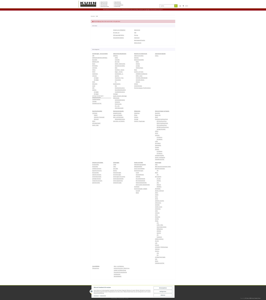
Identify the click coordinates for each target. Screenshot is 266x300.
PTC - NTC (117, 106)
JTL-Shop (247, 298)
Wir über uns (116, 32)
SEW (93, 88)
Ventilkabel (136, 186)
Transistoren (118, 79)
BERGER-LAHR (95, 61)
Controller (117, 59)
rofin (156, 243)
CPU (158, 223)
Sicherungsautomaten (118, 178)
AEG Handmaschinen (162, 121)
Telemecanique (139, 67)
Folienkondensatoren (120, 88)
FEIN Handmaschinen (162, 125)
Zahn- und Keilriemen (118, 117)
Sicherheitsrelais (138, 86)
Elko (116, 86)
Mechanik (96, 119)
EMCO (93, 121)
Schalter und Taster (138, 71)
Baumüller (94, 59)
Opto (116, 67)
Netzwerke (117, 102)
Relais (135, 69)
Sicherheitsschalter (96, 176)
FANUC (94, 69)
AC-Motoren (159, 137)
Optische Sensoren (96, 174)
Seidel (93, 86)
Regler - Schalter (119, 71)
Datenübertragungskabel (140, 164)
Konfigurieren (163, 291)
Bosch (93, 63)
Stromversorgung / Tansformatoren (142, 88)
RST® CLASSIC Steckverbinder (143, 184)
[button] (180, 5)
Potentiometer (118, 104)
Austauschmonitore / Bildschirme (121, 268)
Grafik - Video (160, 225)
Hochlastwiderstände (120, 100)
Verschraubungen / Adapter (140, 188)
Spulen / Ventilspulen (160, 157)
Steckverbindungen (138, 170)
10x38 (114, 164)
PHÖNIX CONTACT (159, 239)
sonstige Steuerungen (160, 257)
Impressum (96, 295)
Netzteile (159, 231)
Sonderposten (117, 274)
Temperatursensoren (97, 180)
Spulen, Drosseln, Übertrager (120, 96)
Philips (135, 115)
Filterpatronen (95, 268)
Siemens (94, 90)
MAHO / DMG (95, 125)
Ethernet (159, 184)
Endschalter (95, 166)
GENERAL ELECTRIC (159, 200)
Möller (137, 61)
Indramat (94, 75)
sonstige (138, 65)
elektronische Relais (138, 55)
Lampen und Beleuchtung (120, 270)
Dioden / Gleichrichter (120, 63)
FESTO (93, 71)
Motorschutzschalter (139, 59)
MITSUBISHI (158, 143)
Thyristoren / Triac (119, 77)
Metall (137, 192)
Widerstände (116, 98)
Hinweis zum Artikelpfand (119, 30)
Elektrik (95, 115)
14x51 (114, 166)
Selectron (157, 249)
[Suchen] (175, 5)
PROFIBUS (159, 186)
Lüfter (156, 141)
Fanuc (156, 196)
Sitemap (136, 35)
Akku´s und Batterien (119, 266)
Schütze (136, 84)
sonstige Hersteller (161, 129)
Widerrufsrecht (137, 43)
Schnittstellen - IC (119, 73)
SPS (157, 170)
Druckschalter (95, 164)
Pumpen (157, 147)
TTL (116, 81)
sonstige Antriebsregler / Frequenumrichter (98, 96)
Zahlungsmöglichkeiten (118, 35)
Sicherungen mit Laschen (119, 176)
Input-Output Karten (161, 227)
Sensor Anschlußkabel (139, 168)
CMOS (116, 57)
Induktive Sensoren (96, 168)
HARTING (138, 176)
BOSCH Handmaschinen (162, 123)
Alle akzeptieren (163, 287)
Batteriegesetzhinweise (139, 40)
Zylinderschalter (96, 182)
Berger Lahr (158, 115)
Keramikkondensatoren (120, 90)
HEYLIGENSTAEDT (96, 123)
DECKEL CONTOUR (159, 190)
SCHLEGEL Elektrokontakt (141, 77)
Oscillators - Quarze (119, 69)
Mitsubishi (94, 84)
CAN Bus (159, 180)
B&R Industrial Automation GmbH (163, 166)
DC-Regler (96, 79)
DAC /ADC (117, 61)
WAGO (156, 261)
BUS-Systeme (158, 176)
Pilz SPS (157, 241)
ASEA (156, 164)
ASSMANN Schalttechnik (141, 73)
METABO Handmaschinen (163, 127)
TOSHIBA (94, 101)
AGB (135, 32)
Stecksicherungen (117, 182)
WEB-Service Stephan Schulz (254, 298)
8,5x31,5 (115, 170)
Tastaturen (159, 237)
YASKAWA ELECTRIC (96, 103)
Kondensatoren (116, 84)
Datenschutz (103, 295)
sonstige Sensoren (96, 178)
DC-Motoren (159, 139)
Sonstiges (115, 94)
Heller (156, 210)
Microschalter (95, 172)
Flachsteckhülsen (140, 174)
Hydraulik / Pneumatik (99, 117)
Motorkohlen (158, 145)
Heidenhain (95, 73)
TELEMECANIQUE (96, 99)
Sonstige (136, 119)
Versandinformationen (118, 37)
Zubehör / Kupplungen (139, 121)
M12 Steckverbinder (140, 178)
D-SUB (137, 172)
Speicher (117, 75)
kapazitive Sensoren (97, 170)
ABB (93, 55)
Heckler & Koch (158, 206)
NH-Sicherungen (117, 174)
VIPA (156, 259)
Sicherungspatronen (118, 180)
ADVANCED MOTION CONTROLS (99, 57)
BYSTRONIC (95, 65)
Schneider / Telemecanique (161, 247)
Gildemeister (158, 202)
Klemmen (136, 57)
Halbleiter (115, 55)
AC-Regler (96, 77)
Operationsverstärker (120, 65)
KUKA (93, 81)
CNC (158, 253)
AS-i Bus (159, 178)
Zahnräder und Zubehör (119, 121)
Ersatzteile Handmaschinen (161, 119)
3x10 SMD (115, 168)
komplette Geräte (117, 113)
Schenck (157, 245)
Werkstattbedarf (117, 276)
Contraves (94, 67)
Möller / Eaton (139, 75)
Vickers (156, 55)
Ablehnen (163, 295)
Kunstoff (138, 190)
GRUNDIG (157, 204)
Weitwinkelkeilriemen (120, 119)
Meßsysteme (160, 229)
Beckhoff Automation (160, 168)
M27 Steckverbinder (140, 180)
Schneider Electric (140, 79)
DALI (158, 182)
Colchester (94, 113)
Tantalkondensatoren (120, 92)
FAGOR (156, 194)
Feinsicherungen (117, 172)
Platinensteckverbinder (141, 182)
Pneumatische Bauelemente (120, 272)
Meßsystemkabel (138, 166)
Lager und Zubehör (117, 115)
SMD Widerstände (119, 108)
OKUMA (157, 219)
